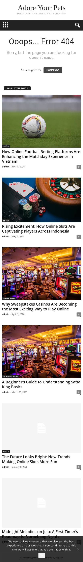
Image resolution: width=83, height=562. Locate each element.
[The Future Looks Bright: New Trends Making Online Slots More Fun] (41, 428)
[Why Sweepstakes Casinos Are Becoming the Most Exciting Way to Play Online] (41, 273)
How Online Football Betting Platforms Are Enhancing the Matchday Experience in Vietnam (41, 156)
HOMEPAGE (53, 70)
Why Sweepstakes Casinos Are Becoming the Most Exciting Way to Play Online (39, 307)
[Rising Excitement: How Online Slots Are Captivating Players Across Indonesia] (41, 200)
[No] (78, 549)
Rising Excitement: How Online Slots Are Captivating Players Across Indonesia (38, 229)
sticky (6, 146)
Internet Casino (10, 376)
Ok (41, 555)
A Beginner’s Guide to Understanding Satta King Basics (41, 384)
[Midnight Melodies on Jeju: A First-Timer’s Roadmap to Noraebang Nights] (41, 503)
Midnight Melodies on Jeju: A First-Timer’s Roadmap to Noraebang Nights (40, 534)
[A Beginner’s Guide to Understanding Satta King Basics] (41, 351)
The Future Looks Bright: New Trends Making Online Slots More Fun (36, 459)
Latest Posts (9, 298)
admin (5, 166)
